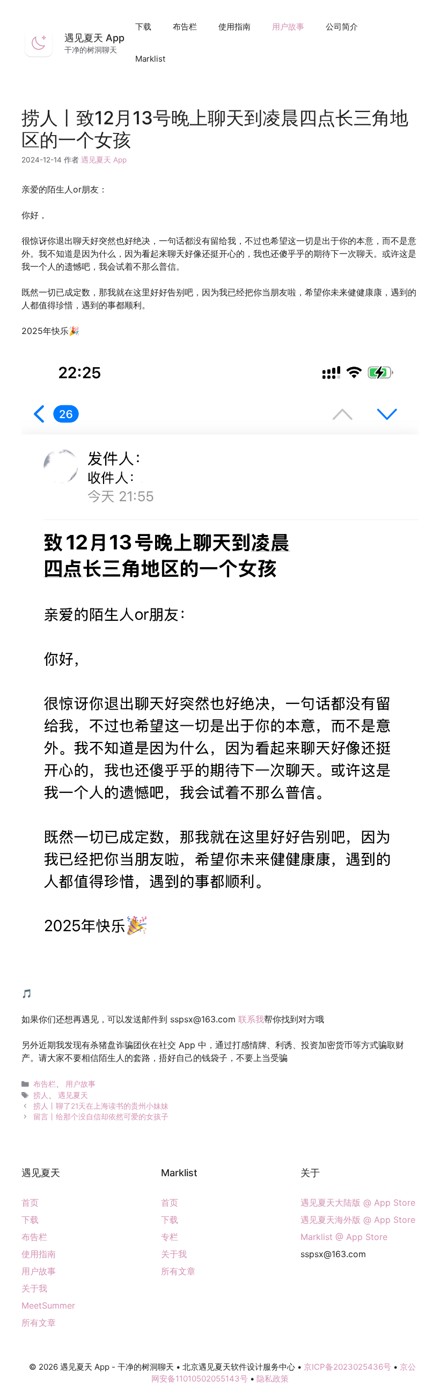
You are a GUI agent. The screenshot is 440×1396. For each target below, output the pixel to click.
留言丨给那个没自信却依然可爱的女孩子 (100, 1116)
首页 (30, 1202)
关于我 (34, 1288)
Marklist (150, 59)
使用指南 (234, 26)
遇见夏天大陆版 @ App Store (357, 1202)
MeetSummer (48, 1305)
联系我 (251, 1019)
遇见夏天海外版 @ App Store (357, 1219)
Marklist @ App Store (343, 1236)
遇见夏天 (73, 1095)
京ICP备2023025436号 (347, 1367)
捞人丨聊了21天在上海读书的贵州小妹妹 (100, 1106)
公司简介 (342, 26)
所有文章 (38, 1322)
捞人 (40, 1095)
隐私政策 (272, 1378)
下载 (143, 26)
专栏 (169, 1236)
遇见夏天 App (94, 37)
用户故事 (288, 26)
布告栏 (185, 26)
